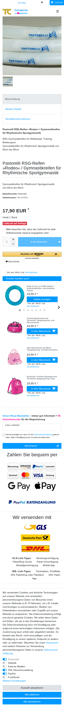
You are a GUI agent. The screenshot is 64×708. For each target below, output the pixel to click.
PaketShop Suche (22, 561)
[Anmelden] (31, 2)
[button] (32, 255)
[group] (14, 327)
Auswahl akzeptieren (32, 687)
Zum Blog (22, 3)
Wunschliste (13, 261)
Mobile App (49, 565)
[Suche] (42, 2)
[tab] (32, 99)
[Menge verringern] (13, 244)
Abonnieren (31, 445)
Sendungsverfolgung (47, 558)
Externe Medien (16, 666)
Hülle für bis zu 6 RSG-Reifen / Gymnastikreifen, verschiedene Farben (41, 288)
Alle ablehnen (32, 694)
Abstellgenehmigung (27, 565)
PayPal (12, 673)
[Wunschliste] (47, 2)
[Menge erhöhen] (13, 239)
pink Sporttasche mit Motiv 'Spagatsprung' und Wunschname (42, 349)
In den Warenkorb (39, 242)
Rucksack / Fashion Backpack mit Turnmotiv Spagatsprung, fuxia (42, 378)
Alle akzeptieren (32, 701)
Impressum (52, 642)
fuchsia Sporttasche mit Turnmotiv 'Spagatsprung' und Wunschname (40, 320)
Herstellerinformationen (17, 119)
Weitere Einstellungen (14, 680)
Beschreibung (12, 99)
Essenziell (13, 659)
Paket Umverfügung (47, 561)
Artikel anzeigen (42, 299)
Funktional (13, 677)
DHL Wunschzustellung (20, 670)
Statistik (12, 663)
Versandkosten (31, 272)
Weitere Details (13, 109)
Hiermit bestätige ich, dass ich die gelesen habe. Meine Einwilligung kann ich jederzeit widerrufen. (32, 435)
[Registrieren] (37, 2)
